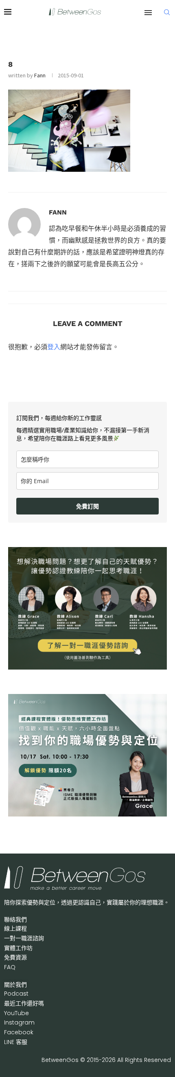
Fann (40, 75)
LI (15, 1042)
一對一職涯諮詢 (24, 938)
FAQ (9, 967)
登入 (53, 347)
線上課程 (15, 928)
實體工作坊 (18, 948)
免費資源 (15, 957)
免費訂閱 (87, 506)
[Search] (167, 12)
